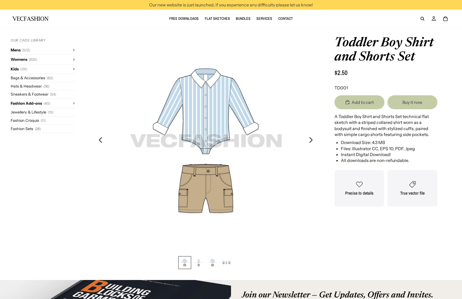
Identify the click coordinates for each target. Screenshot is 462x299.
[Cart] (445, 19)
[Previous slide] (99, 141)
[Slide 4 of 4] (226, 262)
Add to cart (363, 102)
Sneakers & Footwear (33, 94)
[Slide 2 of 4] (199, 262)
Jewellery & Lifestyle (32, 112)
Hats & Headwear (30, 86)
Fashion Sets (26, 128)
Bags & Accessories (32, 77)
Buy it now (412, 102)
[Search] (422, 19)
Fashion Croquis (28, 120)
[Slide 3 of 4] (212, 262)
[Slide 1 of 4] (185, 262)
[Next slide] (312, 141)
